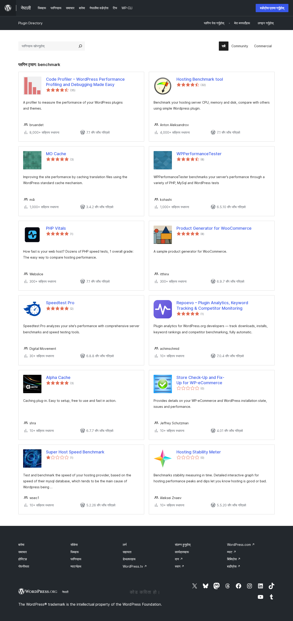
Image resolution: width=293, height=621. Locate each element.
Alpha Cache (58, 377)
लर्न (125, 544)
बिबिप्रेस (234, 559)
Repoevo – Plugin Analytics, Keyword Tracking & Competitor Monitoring (212, 305)
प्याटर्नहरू (76, 566)
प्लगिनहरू (76, 559)
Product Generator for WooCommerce (214, 228)
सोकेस (74, 544)
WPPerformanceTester (199, 153)
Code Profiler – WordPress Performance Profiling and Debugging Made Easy (85, 82)
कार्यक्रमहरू (182, 552)
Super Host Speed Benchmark (75, 452)
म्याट (231, 552)
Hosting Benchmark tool (199, 79)
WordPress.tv (135, 566)
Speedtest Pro (60, 302)
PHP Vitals (56, 228)
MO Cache (56, 153)
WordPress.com (241, 544)
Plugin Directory (30, 23)
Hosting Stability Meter (198, 452)
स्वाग (179, 566)
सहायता (127, 552)
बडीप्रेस (233, 566)
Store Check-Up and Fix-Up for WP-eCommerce (200, 380)
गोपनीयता (23, 566)
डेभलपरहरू (129, 559)
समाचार (22, 552)
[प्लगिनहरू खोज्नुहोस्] (80, 46)
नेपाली (65, 592)
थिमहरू (75, 552)
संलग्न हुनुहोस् (182, 544)
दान (179, 559)
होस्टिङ (22, 559)
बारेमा (21, 544)
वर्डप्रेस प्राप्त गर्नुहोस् (272, 8)
